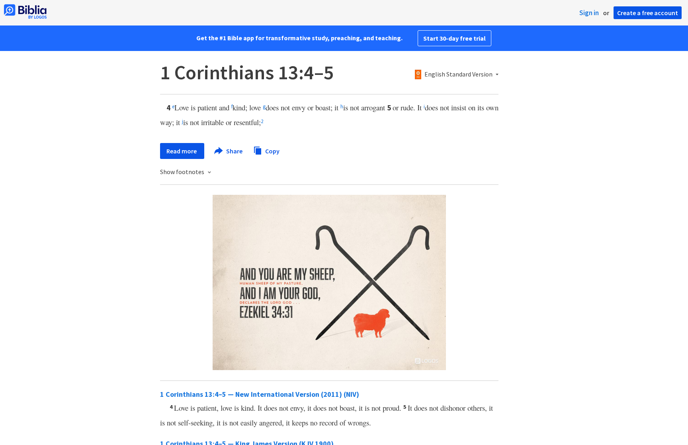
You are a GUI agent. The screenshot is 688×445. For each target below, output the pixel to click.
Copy (272, 150)
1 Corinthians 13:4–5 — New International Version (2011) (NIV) (259, 394)
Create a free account (647, 13)
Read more (182, 151)
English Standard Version (458, 74)
